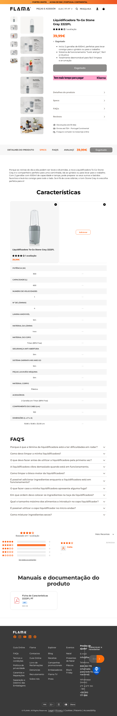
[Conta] (97, 9)
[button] (59, 29)
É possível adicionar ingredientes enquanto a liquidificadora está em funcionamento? (50, 481)
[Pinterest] (35, 637)
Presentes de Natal (71, 659)
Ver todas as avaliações (27, 560)
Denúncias (35, 670)
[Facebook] (15, 637)
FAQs (16, 653)
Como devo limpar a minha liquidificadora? (35, 453)
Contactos (35, 653)
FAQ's (55, 150)
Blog (50, 653)
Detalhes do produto (20, 150)
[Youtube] (25, 637)
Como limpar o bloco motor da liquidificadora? (37, 473)
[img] (67, 543)
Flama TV (53, 674)
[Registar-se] (100, 659)
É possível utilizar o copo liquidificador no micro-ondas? (43, 508)
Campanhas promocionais (55, 664)
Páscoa (69, 665)
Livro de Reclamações (36, 664)
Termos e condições (18, 659)
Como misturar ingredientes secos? (31, 514)
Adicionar (83, 232)
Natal (68, 653)
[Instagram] (20, 637)
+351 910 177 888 (84, 694)
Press (51, 679)
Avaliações (70, 150)
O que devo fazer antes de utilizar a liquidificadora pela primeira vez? (51, 460)
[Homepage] (20, 9)
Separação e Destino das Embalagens (19, 683)
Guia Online (35, 658)
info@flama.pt (87, 657)
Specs (43, 150)
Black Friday (69, 671)
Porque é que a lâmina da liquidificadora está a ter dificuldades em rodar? (54, 447)
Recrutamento (37, 674)
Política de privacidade (19, 666)
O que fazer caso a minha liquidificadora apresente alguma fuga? (48, 488)
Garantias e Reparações (19, 674)
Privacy (59, 710)
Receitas (52, 658)
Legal (51, 710)
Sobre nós (35, 679)
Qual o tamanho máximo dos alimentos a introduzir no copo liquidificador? (54, 501)
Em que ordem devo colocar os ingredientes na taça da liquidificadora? (52, 495)
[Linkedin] (30, 637)
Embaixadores (55, 670)
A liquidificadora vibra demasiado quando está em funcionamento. (49, 466)
